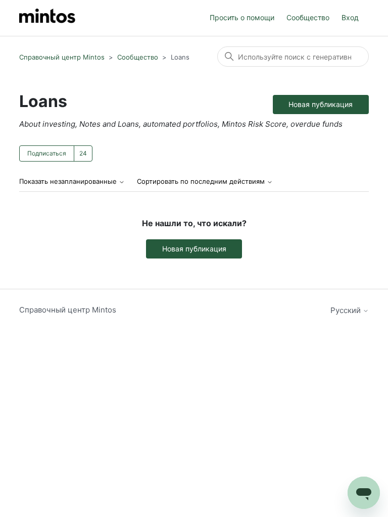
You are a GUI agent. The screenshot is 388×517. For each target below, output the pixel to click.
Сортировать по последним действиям (202, 181)
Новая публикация (320, 104)
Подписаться (46, 153)
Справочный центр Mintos (62, 57)
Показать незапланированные (69, 181)
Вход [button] (350, 17)
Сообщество (307, 17)
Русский (346, 310)
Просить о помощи (242, 17)
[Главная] (47, 18)
